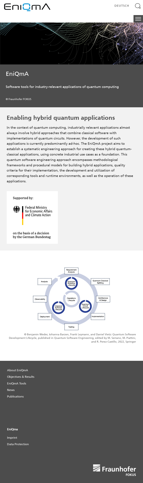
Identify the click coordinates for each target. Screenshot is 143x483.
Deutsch (122, 5)
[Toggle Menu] (138, 19)
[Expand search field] (138, 6)
